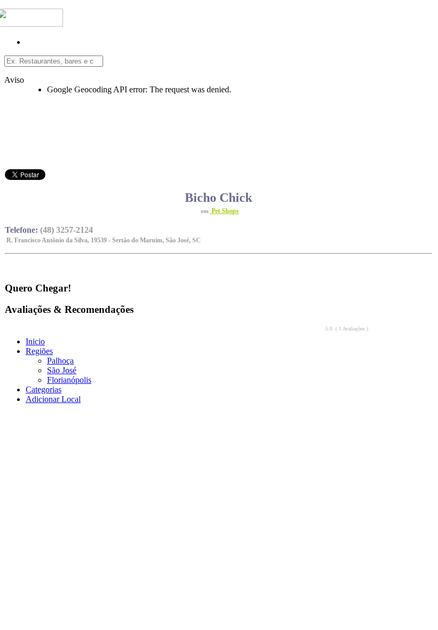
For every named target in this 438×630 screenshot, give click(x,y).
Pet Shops (224, 211)
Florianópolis (69, 379)
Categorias (43, 389)
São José (61, 370)
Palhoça (60, 360)
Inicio (35, 341)
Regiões (39, 351)
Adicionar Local (53, 399)
